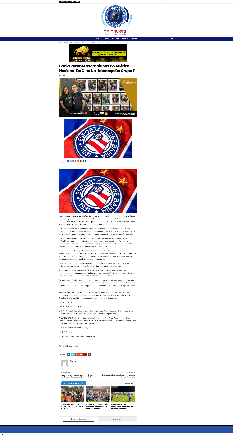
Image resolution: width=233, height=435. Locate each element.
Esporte (62, 75)
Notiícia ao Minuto (71, 346)
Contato (134, 39)
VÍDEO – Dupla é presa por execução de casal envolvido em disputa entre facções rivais (77, 376)
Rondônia (115, 39)
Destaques (89, 386)
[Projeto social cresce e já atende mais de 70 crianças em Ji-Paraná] (72, 394)
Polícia (106, 39)
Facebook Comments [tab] (79, 419)
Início (98, 39)
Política (125, 39)
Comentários (118, 419)
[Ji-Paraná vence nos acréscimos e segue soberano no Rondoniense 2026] (123, 394)
